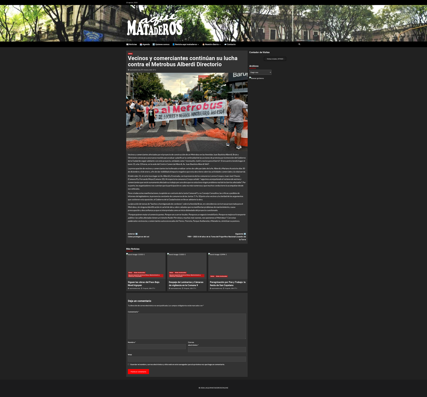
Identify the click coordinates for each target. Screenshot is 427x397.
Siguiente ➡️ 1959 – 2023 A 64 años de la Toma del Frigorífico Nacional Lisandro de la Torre (216, 237)
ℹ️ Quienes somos (160, 44)
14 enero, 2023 (147, 70)
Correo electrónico (193, 343)
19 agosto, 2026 (147, 288)
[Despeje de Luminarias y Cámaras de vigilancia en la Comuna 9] (187, 266)
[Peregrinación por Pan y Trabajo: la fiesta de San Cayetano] (228, 266)
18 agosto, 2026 (188, 288)
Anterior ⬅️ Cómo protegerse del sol (138, 235)
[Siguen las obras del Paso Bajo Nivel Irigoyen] (146, 266)
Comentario (133, 312)
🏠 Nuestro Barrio (210, 44)
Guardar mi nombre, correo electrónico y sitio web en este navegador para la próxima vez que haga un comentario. (177, 364)
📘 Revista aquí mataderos (184, 44)
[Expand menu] (198, 44)
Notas (130, 53)
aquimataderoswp (135, 70)
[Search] (299, 44)
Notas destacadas (139, 272)
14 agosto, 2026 (229, 288)
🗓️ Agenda (145, 44)
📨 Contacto (230, 44)
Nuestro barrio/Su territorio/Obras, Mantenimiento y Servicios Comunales (144, 275)
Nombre (132, 342)
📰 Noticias (131, 44)
